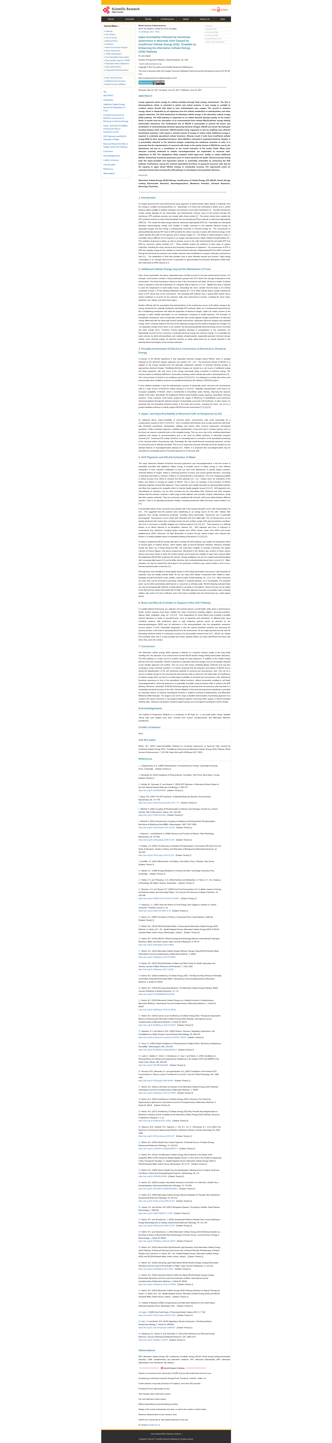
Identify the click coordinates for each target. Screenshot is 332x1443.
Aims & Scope (110, 38)
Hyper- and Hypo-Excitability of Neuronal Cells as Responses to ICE (115, 129)
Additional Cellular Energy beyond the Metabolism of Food (114, 107)
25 (189, 377)
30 (181, 448)
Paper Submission (112, 51)
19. (140, 976)
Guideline (108, 44)
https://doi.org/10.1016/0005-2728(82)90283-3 (158, 1050)
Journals (129, 19)
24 (186, 377)
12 (167, 263)
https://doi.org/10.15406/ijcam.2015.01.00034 (157, 1284)
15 (189, 362)
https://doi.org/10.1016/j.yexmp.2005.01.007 (157, 1201)
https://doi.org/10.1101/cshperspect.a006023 (157, 1328)
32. (140, 1155)
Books (148, 19)
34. (140, 1182)
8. (139, 846)
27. (140, 1087)
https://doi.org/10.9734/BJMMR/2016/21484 (156, 994)
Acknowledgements (111, 156)
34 (140, 512)
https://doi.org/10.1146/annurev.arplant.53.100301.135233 (162, 1037)
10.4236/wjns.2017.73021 (149, 32)
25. (140, 1056)
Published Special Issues (115, 81)
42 (157, 593)
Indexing (108, 31)
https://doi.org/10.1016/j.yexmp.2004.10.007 (157, 1226)
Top (104, 92)
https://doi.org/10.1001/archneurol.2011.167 (157, 1136)
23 (228, 374)
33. (140, 1170)
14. (140, 917)
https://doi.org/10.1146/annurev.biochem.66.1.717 (159, 803)
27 (184, 389)
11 (144, 256)
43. (140, 1303)
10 (172, 244)
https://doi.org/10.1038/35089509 (152, 790)
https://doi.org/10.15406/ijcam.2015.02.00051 (157, 957)
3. (139, 784)
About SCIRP (160, 1434)
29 (192, 389)
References (108, 169)
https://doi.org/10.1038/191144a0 (152, 815)
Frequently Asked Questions (116, 70)
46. (140, 1334)
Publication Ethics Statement (116, 64)
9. (139, 861)
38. (140, 1232)
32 (211, 488)
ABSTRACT (108, 95)
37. (140, 1219)
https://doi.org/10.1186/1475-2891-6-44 (155, 911)
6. (139, 821)
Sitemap (169, 1434)
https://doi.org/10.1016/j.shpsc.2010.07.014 (156, 855)
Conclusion (108, 151)
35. (140, 1195)
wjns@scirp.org (154, 1425)
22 (194, 362)
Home (111, 19)
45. (140, 1321)
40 (163, 560)
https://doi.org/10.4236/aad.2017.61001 (155, 1121)
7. (139, 834)
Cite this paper (109, 164)
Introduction (108, 100)
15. (140, 926)
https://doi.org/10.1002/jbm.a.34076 (153, 1340)
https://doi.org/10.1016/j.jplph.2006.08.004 (156, 1081)
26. (140, 1071)
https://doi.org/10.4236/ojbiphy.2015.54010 (156, 1269)
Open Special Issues (113, 78)
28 (188, 389)
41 (222, 560)
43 (172, 615)
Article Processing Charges (116, 47)
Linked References (212, 39)
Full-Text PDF (210, 29)
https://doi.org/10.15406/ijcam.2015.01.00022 (157, 1010)
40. (140, 1263)
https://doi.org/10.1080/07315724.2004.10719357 (159, 898)
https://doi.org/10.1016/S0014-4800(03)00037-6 (158, 1148)
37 (198, 536)
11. (140, 880)
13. (140, 905)
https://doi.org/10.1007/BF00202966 (153, 1065)
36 (190, 527)
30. (140, 1127)
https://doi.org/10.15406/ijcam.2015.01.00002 (157, 1093)
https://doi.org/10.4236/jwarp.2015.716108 (156, 969)
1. (139, 766)
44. (140, 1312)
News (186, 19)
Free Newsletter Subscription (116, 57)
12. (140, 889)
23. (140, 1031)
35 (203, 524)
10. (140, 871)
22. (140, 1016)
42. (140, 1290)
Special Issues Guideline (115, 84)
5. (139, 809)
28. (140, 1099)
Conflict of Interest (111, 160)
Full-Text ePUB (211, 35)
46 (211, 634)
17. (140, 951)
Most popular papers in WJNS (117, 60)
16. (140, 938)
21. (140, 1000)
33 (229, 509)
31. (140, 1142)
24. (140, 1043)
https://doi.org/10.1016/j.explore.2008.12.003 (157, 1315)
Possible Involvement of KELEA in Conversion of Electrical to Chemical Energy (115, 118)
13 (204, 285)
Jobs (222, 19)
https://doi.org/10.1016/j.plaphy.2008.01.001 (157, 840)
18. (140, 963)
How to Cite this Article (214, 42)
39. (140, 1247)
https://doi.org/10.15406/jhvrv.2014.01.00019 (157, 1241)
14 (229, 324)
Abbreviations (109, 173)
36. (140, 1207)
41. (140, 1275)
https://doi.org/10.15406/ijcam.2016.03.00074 (157, 1025)
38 (202, 536)
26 (193, 377)
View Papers (110, 34)
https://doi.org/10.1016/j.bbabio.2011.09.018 (157, 827)
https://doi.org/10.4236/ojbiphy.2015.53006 (156, 945)
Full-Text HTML (211, 32)
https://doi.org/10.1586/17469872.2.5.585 (156, 1213)
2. (139, 775)
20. (140, 988)
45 (183, 634)
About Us (205, 19)
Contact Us (177, 1434)
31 (207, 488)
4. (139, 797)
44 (176, 615)
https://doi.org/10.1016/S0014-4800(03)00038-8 (158, 1189)
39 (206, 536)
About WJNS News (112, 67)
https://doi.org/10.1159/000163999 (153, 1176)
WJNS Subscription (113, 54)
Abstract (208, 26)
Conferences (167, 19)
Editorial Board (110, 41)
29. (140, 1111)
